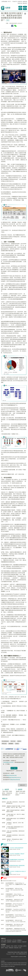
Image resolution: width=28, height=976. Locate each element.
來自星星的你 (5, 741)
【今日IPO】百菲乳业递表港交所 (16, 847)
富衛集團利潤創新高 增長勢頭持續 (16, 859)
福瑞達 (17, 743)
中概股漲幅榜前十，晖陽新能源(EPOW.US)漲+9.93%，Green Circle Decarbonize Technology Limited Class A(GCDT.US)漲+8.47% (16, 930)
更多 (25, 878)
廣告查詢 (9, 940)
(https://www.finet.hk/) (11, 775)
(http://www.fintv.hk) (15, 779)
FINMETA (14, 1)
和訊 (12, 946)
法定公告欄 (3, 940)
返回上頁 (22, 785)
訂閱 (20, 6)
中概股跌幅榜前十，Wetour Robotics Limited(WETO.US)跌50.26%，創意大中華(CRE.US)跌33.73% (15, 895)
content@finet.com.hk (8, 762)
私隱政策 (19, 941)
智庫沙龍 (20, 3)
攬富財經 (16, 947)
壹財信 (6, 947)
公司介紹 (14, 940)
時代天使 (13, 741)
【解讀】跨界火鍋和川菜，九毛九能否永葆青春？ (20, 793)
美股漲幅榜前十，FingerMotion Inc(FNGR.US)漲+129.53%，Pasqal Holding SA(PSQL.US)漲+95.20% (15, 911)
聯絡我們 (25, 3)
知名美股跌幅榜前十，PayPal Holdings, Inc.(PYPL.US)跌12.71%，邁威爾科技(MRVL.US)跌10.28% (16, 884)
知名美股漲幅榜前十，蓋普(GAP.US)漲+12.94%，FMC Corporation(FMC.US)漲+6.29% (14, 890)
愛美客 (19, 741)
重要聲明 (14, 941)
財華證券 (20, 1)
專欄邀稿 (19, 940)
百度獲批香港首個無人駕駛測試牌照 (17, 865)
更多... (20, 947)
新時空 (15, 946)
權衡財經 (11, 947)
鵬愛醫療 (11, 743)
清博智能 (3, 946)
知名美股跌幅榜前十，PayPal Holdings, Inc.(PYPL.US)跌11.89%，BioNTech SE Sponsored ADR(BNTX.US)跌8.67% (16, 916)
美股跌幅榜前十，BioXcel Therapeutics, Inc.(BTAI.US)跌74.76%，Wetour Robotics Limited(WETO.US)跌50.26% (15, 905)
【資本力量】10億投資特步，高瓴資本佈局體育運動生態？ (7, 793)
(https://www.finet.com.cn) (14, 777)
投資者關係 (3, 941)
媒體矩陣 (25, 1)
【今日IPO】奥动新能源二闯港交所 (16, 853)
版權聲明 (9, 941)
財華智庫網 (4, 1)
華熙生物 (4, 743)
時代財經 (20, 946)
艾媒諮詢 (8, 946)
